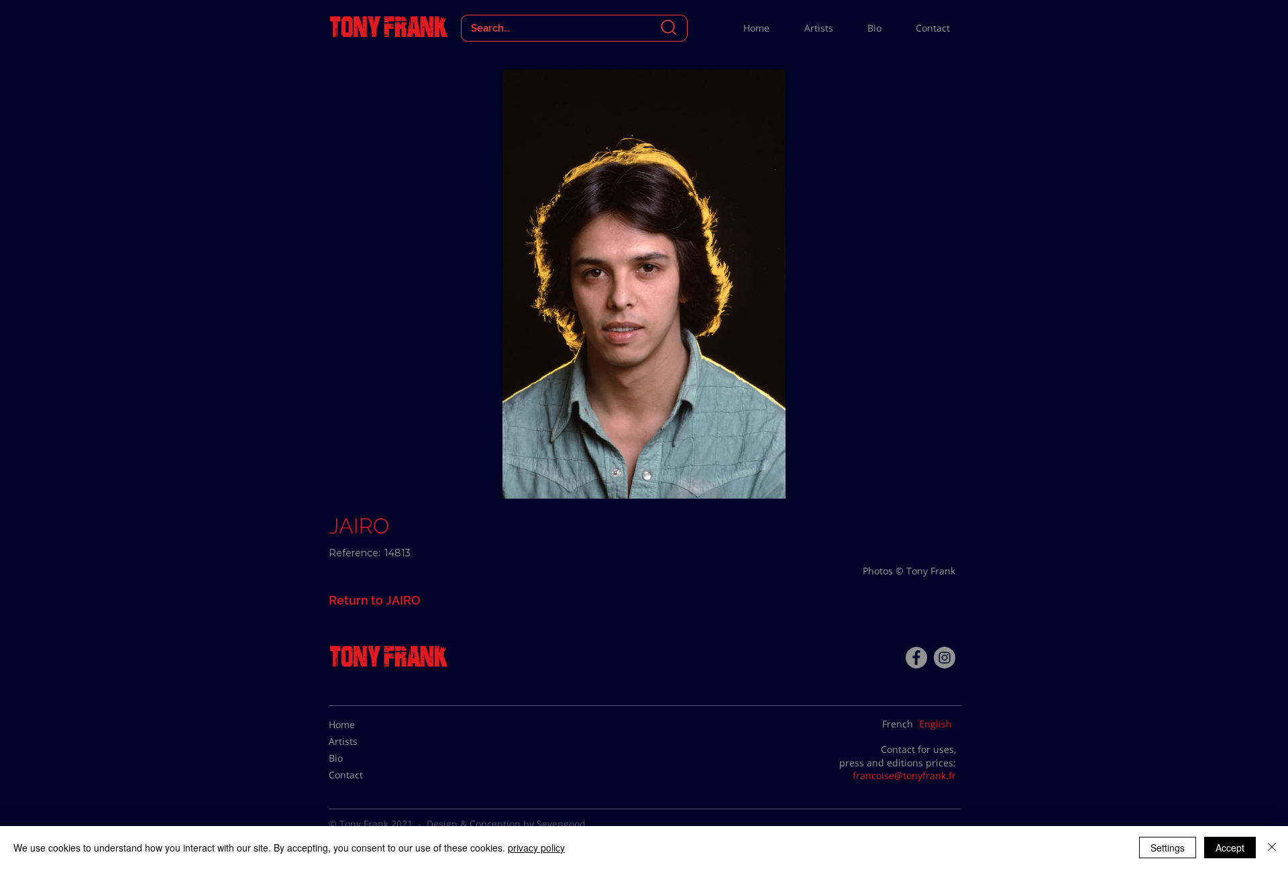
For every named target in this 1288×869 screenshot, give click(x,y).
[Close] (1272, 847)
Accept (1230, 847)
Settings (1167, 847)
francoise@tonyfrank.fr (904, 775)
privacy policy (536, 847)
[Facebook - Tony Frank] (916, 657)
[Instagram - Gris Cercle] (944, 657)
